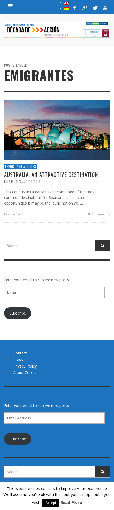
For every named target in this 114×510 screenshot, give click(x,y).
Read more (12, 214)
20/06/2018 (32, 181)
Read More (71, 502)
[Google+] (85, 8)
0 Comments (100, 214)
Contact (20, 353)
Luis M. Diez (13, 181)
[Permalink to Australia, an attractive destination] (57, 129)
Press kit (20, 359)
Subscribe (18, 313)
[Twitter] (95, 8)
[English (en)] (66, 2)
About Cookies (25, 372)
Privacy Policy (25, 366)
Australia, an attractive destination (51, 174)
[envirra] (10, 5)
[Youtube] (105, 8)
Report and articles (20, 166)
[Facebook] (74, 8)
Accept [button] (51, 502)
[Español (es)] (66, 8)
